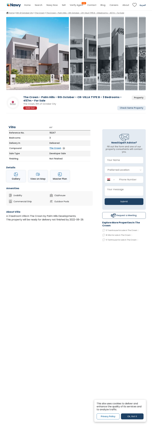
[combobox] (121, 170)
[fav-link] (134, 5)
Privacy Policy (108, 416)
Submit (124, 201)
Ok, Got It (132, 416)
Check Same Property (131, 107)
